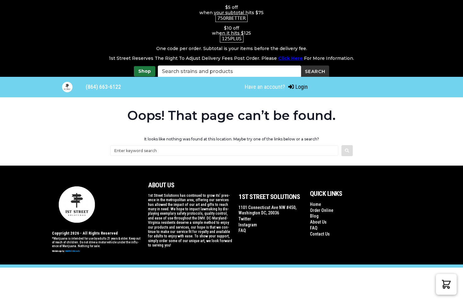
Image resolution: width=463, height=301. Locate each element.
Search (315, 71)
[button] (446, 284)
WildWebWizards (72, 251)
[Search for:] (224, 150)
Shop (144, 71)
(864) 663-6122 (103, 86)
